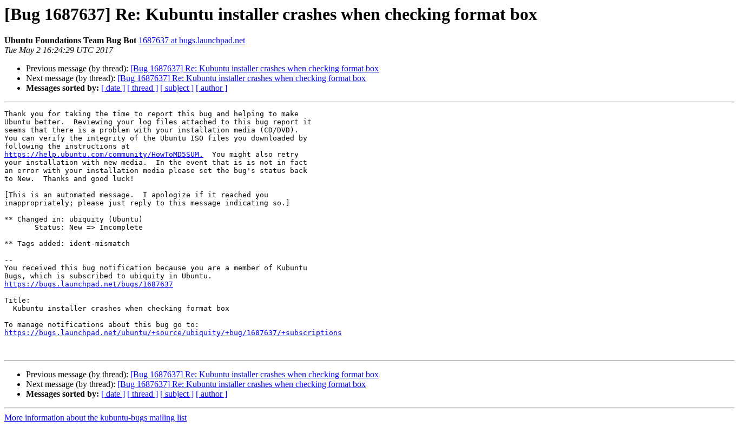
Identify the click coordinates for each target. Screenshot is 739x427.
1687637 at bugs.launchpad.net (191, 40)
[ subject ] (177, 87)
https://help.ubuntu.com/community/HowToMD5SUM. (103, 154)
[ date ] (113, 87)
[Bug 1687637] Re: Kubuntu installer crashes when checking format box (254, 68)
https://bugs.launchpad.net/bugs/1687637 (88, 284)
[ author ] (211, 87)
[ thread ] (142, 87)
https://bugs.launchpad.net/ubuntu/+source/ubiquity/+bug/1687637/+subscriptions (173, 333)
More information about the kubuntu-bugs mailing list (95, 417)
